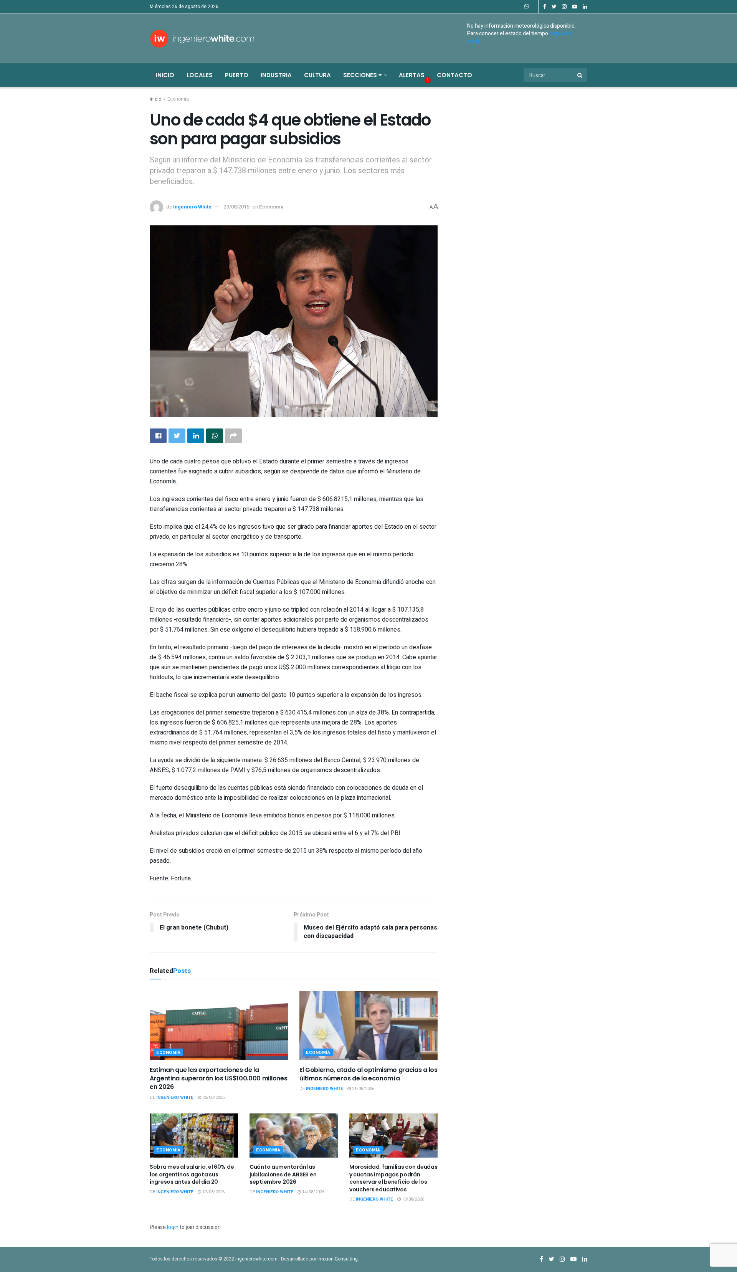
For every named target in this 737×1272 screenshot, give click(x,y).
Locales (200, 75)
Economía (178, 99)
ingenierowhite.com (256, 1258)
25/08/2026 (213, 1097)
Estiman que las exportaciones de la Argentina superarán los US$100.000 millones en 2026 (218, 1078)
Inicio (165, 75)
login (172, 1227)
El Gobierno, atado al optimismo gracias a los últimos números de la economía (368, 1074)
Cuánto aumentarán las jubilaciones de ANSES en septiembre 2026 (283, 1174)
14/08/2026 (312, 1192)
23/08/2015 (236, 206)
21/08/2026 (362, 1088)
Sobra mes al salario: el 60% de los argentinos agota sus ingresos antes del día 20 (192, 1174)
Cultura (317, 75)
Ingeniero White (192, 206)
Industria (276, 75)
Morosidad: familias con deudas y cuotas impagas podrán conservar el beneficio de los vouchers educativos (393, 1178)
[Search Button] (580, 75)
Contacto (454, 75)
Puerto (236, 75)
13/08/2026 (412, 1199)
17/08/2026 (213, 1192)
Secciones (360, 75)
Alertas (412, 75)
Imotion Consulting (337, 1258)
